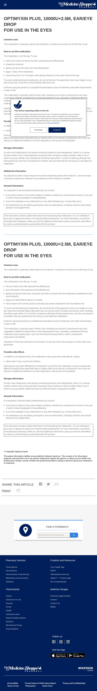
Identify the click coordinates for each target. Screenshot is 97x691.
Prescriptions (11, 567)
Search (9, 596)
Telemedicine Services (59, 574)
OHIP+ (53, 571)
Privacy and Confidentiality (74, 683)
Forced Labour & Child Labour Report (40, 683)
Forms (8, 607)
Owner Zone (47, 686)
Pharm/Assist (12, 589)
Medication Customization (17, 578)
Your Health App (57, 567)
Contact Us (55, 603)
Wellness (10, 582)
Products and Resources (62, 560)
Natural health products (16, 618)
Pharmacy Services (16, 560)
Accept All (57, 130)
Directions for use (13, 599)
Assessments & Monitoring (17, 574)
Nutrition (9, 621)
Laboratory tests (13, 614)
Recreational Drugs (14, 625)
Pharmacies (30, 686)
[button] (40, 484)
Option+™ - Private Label (60, 578)
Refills (53, 607)
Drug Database (12, 629)
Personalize (38, 130)
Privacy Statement (53, 123)
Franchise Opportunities (60, 596)
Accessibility (12, 683)
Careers (53, 599)
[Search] (74, 535)
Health (8, 610)
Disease (9, 603)
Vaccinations (11, 571)
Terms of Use (13, 686)
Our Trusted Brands (58, 582)
